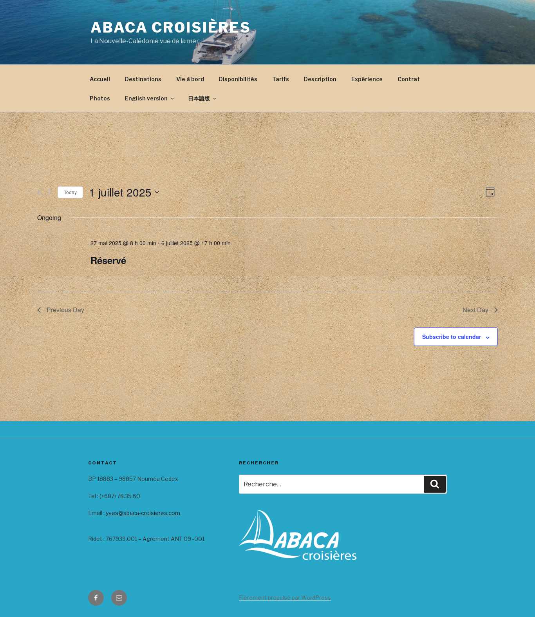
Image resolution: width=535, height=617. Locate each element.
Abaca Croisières (170, 27)
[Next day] (49, 192)
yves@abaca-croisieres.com (143, 513)
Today (70, 192)
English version (146, 98)
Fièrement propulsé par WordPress (285, 597)
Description (320, 79)
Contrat (409, 79)
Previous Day (65, 309)
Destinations (143, 79)
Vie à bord (190, 79)
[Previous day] (39, 192)
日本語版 (199, 98)
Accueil (100, 79)
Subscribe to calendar (451, 336)
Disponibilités (238, 79)
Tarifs (280, 79)
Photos (100, 98)
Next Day (475, 309)
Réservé (108, 260)
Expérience (367, 79)
